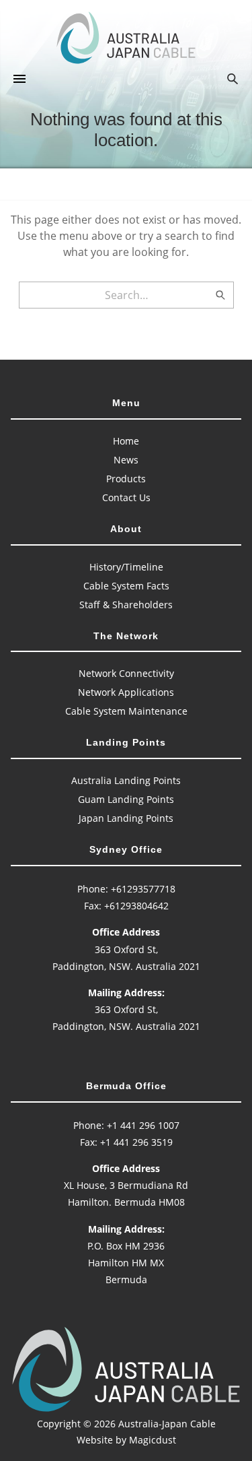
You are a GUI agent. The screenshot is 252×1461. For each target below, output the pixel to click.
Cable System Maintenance (126, 711)
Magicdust (152, 1439)
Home (126, 440)
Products (126, 478)
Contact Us (126, 497)
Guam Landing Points (126, 799)
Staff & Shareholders (126, 604)
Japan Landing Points (126, 818)
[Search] (220, 295)
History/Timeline (126, 566)
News (126, 459)
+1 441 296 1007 (143, 1125)
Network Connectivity (126, 673)
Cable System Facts (126, 585)
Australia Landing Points (126, 780)
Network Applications (126, 692)
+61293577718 (143, 888)
